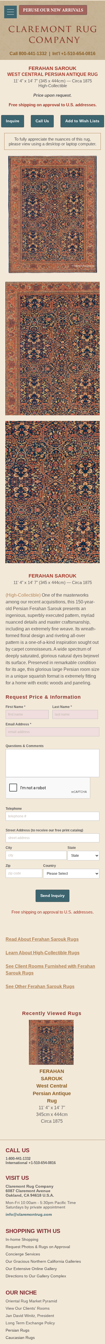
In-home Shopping (22, 1239)
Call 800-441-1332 (28, 53)
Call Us (42, 121)
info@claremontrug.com (29, 1214)
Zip (8, 866)
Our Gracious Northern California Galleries (43, 1261)
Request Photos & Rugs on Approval (38, 1246)
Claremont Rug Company (52, 38)
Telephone (14, 809)
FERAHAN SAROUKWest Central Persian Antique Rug (52, 1086)
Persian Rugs (17, 1330)
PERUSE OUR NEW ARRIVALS (53, 10)
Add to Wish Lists (82, 121)
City (9, 848)
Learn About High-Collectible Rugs (43, 952)
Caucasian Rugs (20, 1337)
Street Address (44, 830)
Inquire (12, 121)
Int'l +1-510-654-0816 (73, 53)
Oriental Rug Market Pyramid (31, 1301)
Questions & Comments (25, 746)
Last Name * (62, 707)
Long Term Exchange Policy (30, 1323)
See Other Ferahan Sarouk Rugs (40, 986)
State (71, 848)
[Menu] (10, 12)
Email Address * (18, 724)
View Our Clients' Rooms (28, 1308)
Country (49, 866)
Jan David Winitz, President (30, 1315)
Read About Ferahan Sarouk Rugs (42, 939)
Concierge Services (23, 1254)
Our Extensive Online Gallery (31, 1268)
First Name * (15, 707)
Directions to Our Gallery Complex (36, 1276)
